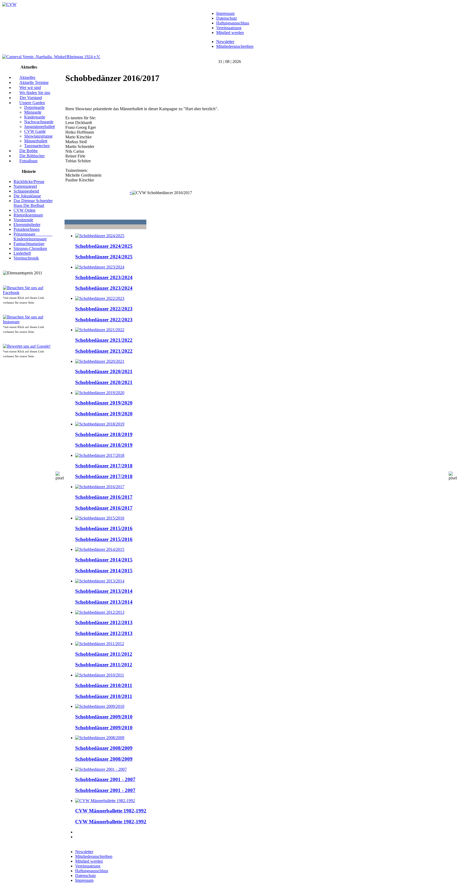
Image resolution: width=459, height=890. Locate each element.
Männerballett (35, 141)
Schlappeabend (26, 191)
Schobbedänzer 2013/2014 (104, 591)
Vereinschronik (26, 258)
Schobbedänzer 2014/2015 (104, 560)
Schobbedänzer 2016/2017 (104, 497)
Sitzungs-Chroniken (30, 248)
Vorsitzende (23, 220)
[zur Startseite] (9, 4)
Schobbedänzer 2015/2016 (104, 528)
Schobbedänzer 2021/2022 (104, 340)
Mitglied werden (230, 32)
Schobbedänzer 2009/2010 (104, 716)
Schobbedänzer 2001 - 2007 (105, 779)
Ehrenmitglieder (27, 224)
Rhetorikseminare (28, 215)
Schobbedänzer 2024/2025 (104, 246)
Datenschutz (226, 18)
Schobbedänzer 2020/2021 (104, 371)
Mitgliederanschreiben (234, 46)
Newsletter (225, 41)
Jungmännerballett (39, 126)
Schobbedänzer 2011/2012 (103, 654)
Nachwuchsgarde (38, 122)
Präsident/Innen (27, 229)
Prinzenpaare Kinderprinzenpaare (33, 236)
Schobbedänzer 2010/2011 (103, 685)
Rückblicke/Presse (29, 181)
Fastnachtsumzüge (29, 243)
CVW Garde (35, 131)
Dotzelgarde (34, 107)
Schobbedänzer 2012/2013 (104, 622)
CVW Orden (24, 210)
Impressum (225, 13)
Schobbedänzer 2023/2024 (104, 277)
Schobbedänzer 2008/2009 (104, 748)
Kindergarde (34, 117)
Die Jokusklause (27, 196)
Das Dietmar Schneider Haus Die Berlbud (33, 203)
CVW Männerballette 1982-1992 (110, 811)
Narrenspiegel (25, 186)
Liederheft (22, 253)
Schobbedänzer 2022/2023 (104, 309)
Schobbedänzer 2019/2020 (104, 403)
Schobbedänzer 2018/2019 (104, 434)
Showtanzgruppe (38, 136)
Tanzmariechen (37, 145)
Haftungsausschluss (232, 23)
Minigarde (32, 112)
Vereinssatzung (228, 27)
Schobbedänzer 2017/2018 (104, 466)
